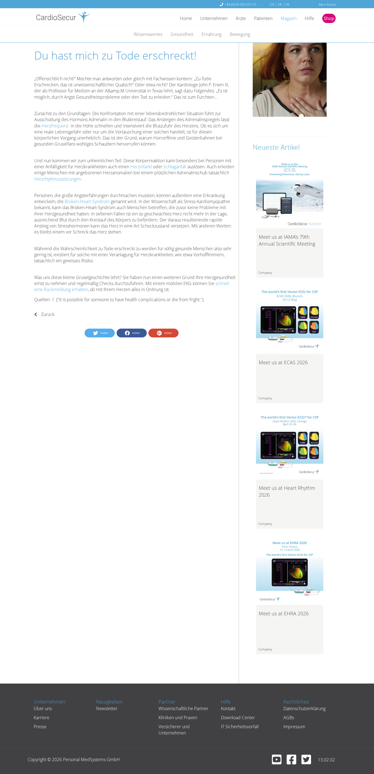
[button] (100, 333)
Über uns (43, 708)
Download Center (238, 718)
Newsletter (106, 708)
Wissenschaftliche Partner (183, 708)
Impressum (294, 727)
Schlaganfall (174, 167)
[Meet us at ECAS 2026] (289, 320)
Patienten (263, 18)
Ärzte (241, 18)
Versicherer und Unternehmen (174, 730)
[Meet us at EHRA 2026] (289, 571)
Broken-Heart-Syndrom (87, 201)
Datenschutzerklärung (304, 708)
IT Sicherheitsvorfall (240, 727)
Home (186, 18)
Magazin (289, 18)
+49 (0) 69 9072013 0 (240, 4)
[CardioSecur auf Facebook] (293, 762)
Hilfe (309, 18)
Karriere (41, 718)
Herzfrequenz (55, 126)
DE (280, 4)
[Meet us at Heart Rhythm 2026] (289, 445)
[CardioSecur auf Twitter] (308, 762)
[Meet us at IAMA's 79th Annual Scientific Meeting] (289, 194)
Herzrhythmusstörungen (57, 179)
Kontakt (228, 708)
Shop (329, 18)
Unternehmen (214, 18)
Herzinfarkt (141, 167)
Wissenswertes (148, 34)
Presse (40, 727)
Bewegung (240, 34)
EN (272, 4)
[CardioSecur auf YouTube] (279, 762)
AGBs (288, 718)
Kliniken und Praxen (178, 718)
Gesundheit (182, 34)
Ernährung (211, 34)
